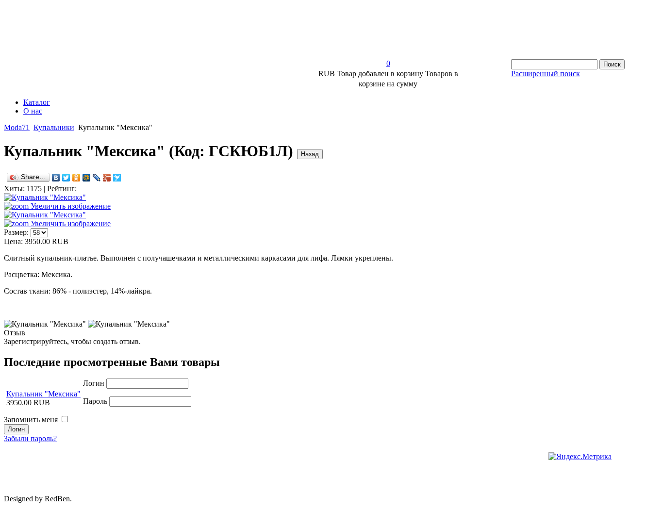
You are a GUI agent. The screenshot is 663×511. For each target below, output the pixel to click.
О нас (32, 111)
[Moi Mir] (87, 177)
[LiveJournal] (97, 177)
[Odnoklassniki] (76, 177)
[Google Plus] (107, 177)
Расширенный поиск (545, 73)
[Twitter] (66, 177)
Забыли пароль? (30, 438)
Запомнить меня (31, 419)
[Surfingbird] (117, 177)
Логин (93, 383)
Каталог (36, 102)
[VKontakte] (56, 177)
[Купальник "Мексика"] (45, 324)
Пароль (95, 401)
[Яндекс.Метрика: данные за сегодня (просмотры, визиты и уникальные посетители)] (580, 456)
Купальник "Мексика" (43, 394)
